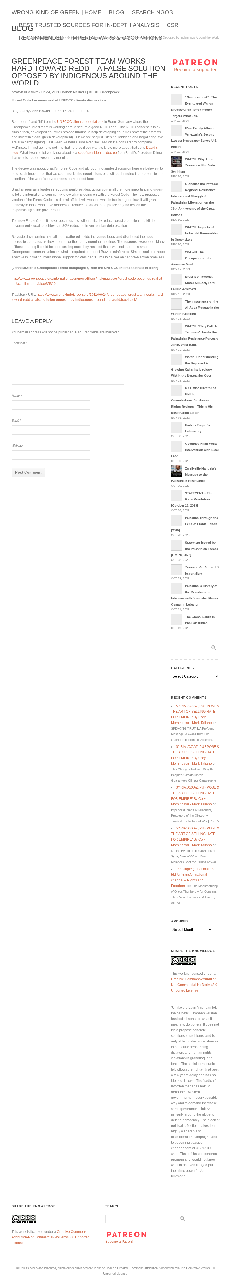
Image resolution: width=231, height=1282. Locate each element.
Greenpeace (110, 92)
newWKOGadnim (25, 92)
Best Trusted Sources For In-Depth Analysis (89, 25)
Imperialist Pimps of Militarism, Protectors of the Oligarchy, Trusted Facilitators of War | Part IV (195, 815)
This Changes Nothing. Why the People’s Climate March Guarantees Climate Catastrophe (193, 775)
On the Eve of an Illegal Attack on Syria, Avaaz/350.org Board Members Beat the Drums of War (193, 856)
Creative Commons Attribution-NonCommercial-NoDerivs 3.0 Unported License (194, 984)
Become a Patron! (119, 1241)
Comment (19, 343)
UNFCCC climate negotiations (80, 122)
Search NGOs (152, 12)
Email (16, 420)
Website (17, 445)
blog (117, 12)
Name (17, 395)
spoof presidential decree (97, 153)
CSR (172, 25)
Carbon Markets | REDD (79, 92)
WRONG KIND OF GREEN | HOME (56, 12)
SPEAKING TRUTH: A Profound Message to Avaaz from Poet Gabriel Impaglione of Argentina (192, 734)
